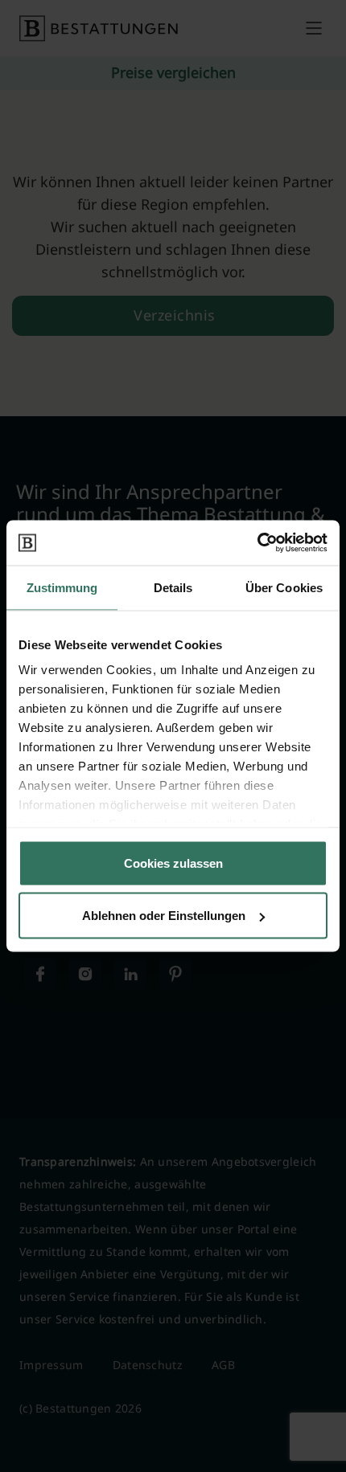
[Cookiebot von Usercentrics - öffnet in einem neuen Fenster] (257, 543)
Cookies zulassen (173, 862)
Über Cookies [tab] (284, 587)
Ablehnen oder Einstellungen (163, 915)
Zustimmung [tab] (62, 587)
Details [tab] (173, 587)
